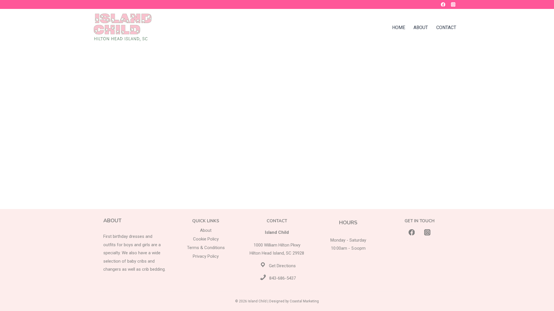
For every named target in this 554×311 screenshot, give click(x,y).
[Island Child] (122, 27)
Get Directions (282, 265)
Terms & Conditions (206, 247)
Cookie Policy (206, 239)
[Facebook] (443, 4)
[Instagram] (453, 4)
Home (398, 27)
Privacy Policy (206, 256)
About (420, 27)
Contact (446, 27)
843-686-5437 (282, 278)
